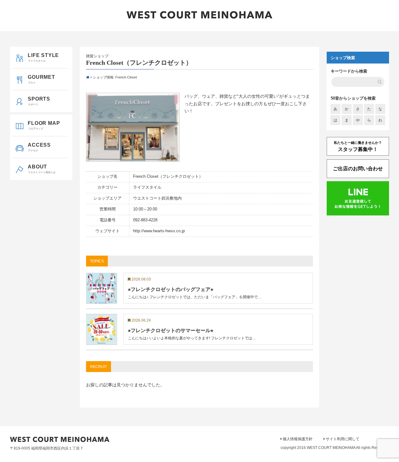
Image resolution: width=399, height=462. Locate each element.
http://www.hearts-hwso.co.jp (159, 231)
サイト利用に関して (342, 439)
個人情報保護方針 (298, 439)
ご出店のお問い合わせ (358, 168)
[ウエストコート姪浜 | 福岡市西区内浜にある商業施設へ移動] (87, 77)
